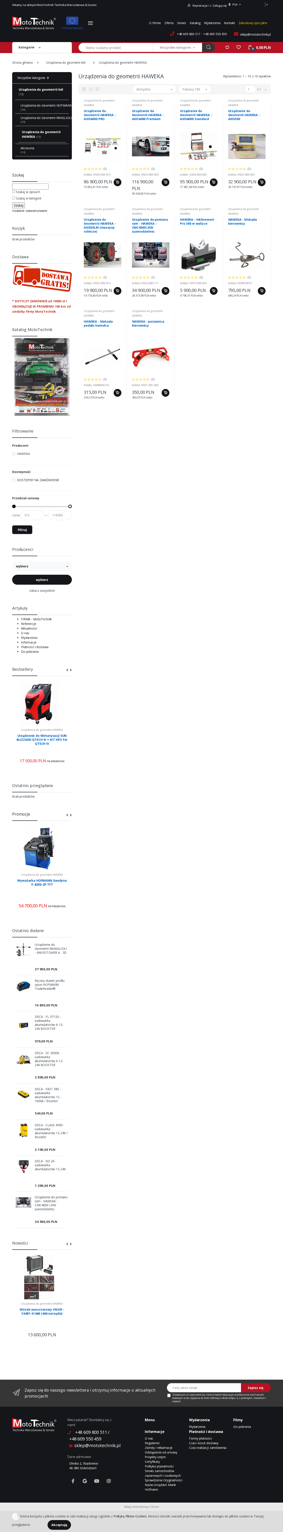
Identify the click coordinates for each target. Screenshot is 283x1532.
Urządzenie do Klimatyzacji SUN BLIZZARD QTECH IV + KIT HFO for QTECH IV (42, 740)
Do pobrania (29, 651)
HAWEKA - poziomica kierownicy (148, 323)
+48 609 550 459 (215, 34)
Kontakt (229, 23)
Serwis (181, 23)
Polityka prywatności (159, 1466)
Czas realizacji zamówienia (207, 1448)
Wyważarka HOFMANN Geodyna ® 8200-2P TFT (42, 883)
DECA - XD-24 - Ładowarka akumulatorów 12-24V (50, 1165)
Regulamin (152, 1443)
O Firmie (155, 23)
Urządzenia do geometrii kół (66, 62)
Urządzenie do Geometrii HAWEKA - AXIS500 (244, 115)
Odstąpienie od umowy (161, 1452)
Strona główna (22, 62)
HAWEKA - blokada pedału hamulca (98, 323)
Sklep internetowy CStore (141, 1507)
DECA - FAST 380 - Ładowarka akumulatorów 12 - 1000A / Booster (48, 1095)
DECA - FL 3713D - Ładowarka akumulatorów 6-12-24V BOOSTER (49, 1023)
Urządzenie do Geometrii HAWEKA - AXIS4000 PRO (100, 115)
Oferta (169, 23)
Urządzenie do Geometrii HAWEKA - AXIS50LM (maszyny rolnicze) (100, 226)
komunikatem (214, 1394)
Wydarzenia (212, 23)
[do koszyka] (117, 182)
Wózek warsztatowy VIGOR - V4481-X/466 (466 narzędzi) (42, 1312)
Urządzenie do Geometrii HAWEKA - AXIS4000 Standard (196, 115)
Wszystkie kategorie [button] (31, 78)
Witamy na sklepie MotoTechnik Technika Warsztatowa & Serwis (54, 5)
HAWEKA (23, 454)
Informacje (28, 642)
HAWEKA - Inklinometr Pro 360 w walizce (197, 222)
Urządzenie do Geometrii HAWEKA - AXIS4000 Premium (148, 115)
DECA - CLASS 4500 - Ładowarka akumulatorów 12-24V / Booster (51, 1131)
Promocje (21, 814)
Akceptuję (59, 1525)
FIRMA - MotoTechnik (36, 619)
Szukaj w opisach (28, 192)
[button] (234, 4)
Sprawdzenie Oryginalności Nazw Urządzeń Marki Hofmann (163, 1485)
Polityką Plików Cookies (130, 1516)
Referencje (28, 624)
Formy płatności (200, 1438)
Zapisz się (255, 1388)
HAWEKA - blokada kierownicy (242, 222)
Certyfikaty (152, 1461)
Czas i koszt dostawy (203, 1443)
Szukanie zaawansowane (29, 211)
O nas (25, 633)
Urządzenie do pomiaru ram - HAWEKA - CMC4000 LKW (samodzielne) (51, 1203)
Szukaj (18, 175)
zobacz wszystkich (42, 590)
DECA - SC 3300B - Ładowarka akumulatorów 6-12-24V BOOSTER (49, 1059)
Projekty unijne (155, 1457)
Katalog (195, 23)
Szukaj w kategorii (28, 198)
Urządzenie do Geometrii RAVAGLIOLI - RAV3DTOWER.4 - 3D (51, 949)
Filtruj (22, 530)
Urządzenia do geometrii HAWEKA (42, 730)
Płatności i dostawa (34, 647)
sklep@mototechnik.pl (255, 34)
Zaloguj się (220, 6)
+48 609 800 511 (189, 34)
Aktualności (29, 628)
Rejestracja (200, 6)
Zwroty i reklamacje (158, 1448)
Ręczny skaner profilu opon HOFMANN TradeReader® (50, 985)
